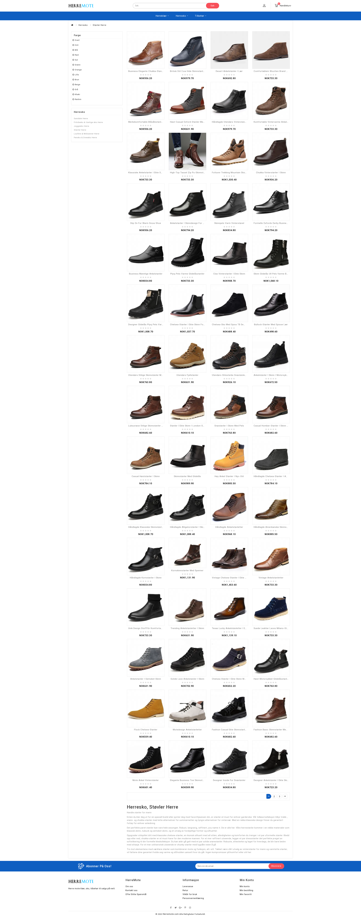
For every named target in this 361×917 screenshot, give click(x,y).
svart (77, 40)
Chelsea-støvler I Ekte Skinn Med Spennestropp (237, 679)
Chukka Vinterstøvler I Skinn (271, 172)
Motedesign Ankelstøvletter (187, 729)
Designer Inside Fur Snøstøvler (229, 780)
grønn (78, 65)
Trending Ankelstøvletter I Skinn (187, 628)
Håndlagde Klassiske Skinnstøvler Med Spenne (152, 527)
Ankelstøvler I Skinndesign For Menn (189, 223)
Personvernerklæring (193, 898)
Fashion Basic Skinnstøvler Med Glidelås (275, 729)
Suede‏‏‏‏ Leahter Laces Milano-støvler (273, 628)
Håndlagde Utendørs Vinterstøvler (230, 122)
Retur (185, 890)
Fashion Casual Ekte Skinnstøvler (229, 729)
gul (76, 60)
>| (284, 796)
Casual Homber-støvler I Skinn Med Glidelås (277, 425)
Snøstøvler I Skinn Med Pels (229, 425)
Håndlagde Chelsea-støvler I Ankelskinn (275, 476)
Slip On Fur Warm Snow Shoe (145, 223)
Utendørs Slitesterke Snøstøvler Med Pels (234, 375)
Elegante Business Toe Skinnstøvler (189, 780)
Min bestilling (246, 890)
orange (78, 70)
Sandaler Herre (81, 118)
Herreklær (161, 16)
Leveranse (188, 886)
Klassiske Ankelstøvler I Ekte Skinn (146, 172)
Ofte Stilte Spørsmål (136, 894)
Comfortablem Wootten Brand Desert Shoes (277, 71)
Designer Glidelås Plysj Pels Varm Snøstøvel (151, 324)
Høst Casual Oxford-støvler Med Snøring (191, 122)
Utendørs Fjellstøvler (187, 375)
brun (77, 80)
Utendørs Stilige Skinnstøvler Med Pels (148, 375)
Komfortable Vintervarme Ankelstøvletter (275, 122)
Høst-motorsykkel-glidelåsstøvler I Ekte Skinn (278, 679)
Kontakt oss (131, 890)
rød (77, 55)
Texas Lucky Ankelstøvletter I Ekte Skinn (233, 628)
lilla (77, 75)
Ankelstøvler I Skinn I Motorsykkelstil (273, 375)
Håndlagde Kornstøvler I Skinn (146, 577)
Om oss (129, 886)
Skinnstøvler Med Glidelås (187, 476)
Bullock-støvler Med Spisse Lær (271, 324)
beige (77, 84)
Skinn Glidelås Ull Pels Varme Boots (272, 273)
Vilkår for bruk (190, 894)
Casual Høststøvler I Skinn (146, 476)
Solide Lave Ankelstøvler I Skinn (187, 679)
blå (76, 50)
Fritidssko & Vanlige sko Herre (88, 122)
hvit (77, 45)
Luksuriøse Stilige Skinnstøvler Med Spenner (151, 425)
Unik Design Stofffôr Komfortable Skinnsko (151, 628)
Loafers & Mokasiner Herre (86, 134)
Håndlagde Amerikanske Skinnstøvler (273, 527)
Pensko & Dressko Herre (85, 137)
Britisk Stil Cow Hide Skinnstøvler (187, 71)
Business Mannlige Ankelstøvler (145, 273)
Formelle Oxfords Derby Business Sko (274, 223)
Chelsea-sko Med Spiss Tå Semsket (231, 324)
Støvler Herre (99, 25)
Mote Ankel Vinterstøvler (146, 780)
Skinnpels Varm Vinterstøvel (229, 223)
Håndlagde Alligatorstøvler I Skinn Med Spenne (194, 527)
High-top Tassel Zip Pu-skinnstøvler (189, 172)
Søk (212, 6)
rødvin (78, 99)
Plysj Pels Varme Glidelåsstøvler (187, 273)
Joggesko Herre (81, 126)
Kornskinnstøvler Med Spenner (187, 570)
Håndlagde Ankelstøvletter (229, 527)
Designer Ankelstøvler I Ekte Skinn (272, 780)
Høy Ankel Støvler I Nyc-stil (229, 476)
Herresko (181, 16)
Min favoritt (246, 894)
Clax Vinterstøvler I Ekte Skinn (229, 273)
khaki (77, 94)
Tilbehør (199, 16)
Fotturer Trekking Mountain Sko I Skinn (232, 172)
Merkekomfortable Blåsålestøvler (145, 122)
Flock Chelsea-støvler (145, 729)
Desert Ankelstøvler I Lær (229, 71)
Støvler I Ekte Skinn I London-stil (187, 425)
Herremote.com (171, 914)
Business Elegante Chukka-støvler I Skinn (150, 71)
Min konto (245, 886)
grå (76, 89)
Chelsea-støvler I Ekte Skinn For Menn (190, 324)
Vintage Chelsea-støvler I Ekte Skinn (231, 577)
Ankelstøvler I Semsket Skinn (145, 679)
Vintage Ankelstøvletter (271, 577)
